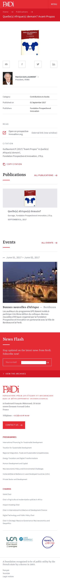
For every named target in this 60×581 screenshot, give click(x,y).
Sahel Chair (7, 494)
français (6, 570)
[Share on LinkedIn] (53, 64)
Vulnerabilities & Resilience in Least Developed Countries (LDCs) (26, 474)
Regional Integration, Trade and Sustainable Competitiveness (25, 453)
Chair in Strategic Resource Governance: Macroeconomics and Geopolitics (26, 522)
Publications (22, 12)
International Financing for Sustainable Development (23, 442)
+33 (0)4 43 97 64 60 (21, 415)
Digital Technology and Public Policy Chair (18, 515)
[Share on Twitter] (37, 64)
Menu (54, 4)
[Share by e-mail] (6, 64)
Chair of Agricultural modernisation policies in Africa (22, 499)
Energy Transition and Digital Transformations (20, 458)
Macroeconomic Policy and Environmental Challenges (23, 469)
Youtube (6, 573)
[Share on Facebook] (22, 64)
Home (5, 12)
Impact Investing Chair (11, 505)
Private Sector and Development (15, 479)
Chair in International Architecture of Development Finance (25, 510)
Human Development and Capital (15, 463)
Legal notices (8, 576)
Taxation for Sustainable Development (17, 448)
